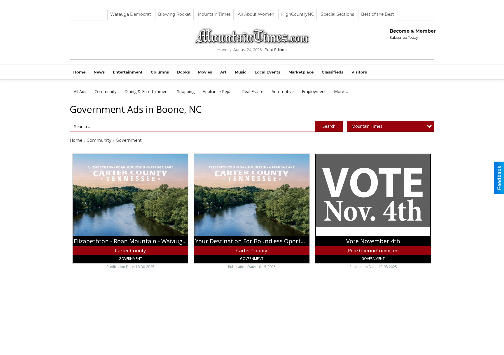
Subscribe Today (404, 37)
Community (105, 91)
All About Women (256, 14)
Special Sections (337, 14)
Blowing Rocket (174, 14)
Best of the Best (377, 14)
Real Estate (252, 91)
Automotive (283, 91)
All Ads (80, 91)
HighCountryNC (297, 14)
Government (129, 140)
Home (76, 140)
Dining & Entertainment (147, 91)
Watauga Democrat (130, 14)
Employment (314, 91)
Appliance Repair (218, 91)
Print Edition (276, 50)
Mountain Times (214, 14)
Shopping (186, 91)
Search (329, 126)
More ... (341, 91)
